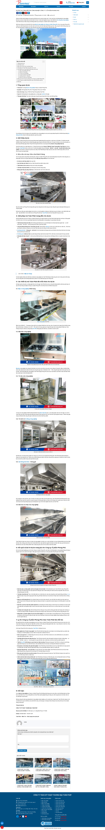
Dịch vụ (46, 6)
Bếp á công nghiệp (23, 288)
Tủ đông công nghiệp (46, 806)
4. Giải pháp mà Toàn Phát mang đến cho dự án (26, 67)
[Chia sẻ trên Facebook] (17, 13)
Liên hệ (83, 6)
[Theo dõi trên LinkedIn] (23, 817)
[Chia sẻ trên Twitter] (20, 13)
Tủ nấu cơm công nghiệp (47, 808)
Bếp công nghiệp (45, 800)
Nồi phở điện (44, 810)
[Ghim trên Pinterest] (26, 13)
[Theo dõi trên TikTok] (20, 817)
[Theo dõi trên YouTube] (26, 817)
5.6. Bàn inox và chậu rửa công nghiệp (25, 77)
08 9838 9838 (71, 3)
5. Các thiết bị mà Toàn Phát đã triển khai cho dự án (27, 69)
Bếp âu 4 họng (28, 273)
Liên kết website (59, 812)
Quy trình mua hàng (60, 808)
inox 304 (23, 642)
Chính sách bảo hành (60, 803)
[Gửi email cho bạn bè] (23, 13)
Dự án (58, 6)
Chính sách (75, 14)
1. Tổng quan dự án (21, 63)
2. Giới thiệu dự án (20, 64)
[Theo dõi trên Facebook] (17, 817)
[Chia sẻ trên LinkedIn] (28, 13)
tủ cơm (68, 594)
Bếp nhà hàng (44, 802)
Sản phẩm (33, 6)
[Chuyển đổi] (88, 15)
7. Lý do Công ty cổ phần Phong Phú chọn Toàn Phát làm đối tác (30, 80)
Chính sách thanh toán (60, 802)
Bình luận (20, 734)
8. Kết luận (19, 81)
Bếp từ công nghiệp (45, 803)
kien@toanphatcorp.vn (21, 805)
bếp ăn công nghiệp (30, 87)
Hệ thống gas (20, 233)
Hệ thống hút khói (21, 230)
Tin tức (74, 12)
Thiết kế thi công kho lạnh (78, 24)
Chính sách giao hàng (60, 805)
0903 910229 (63, 818)
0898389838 (63, 816)
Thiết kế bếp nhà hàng (46, 819)
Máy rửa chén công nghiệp (47, 809)
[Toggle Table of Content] (43, 62)
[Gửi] (61, 2)
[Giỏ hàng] (87, 2)
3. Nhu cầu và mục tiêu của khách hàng (25, 66)
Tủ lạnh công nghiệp (46, 805)
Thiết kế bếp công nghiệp (47, 818)
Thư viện (71, 6)
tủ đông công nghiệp (31, 419)
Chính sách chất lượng (60, 806)
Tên (18, 744)
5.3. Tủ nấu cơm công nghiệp (23, 73)
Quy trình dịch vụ (59, 809)
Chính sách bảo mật (60, 800)
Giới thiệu (21, 6)
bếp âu (47, 226)
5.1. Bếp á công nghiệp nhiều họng (24, 70)
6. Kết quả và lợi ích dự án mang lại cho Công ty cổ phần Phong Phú (30, 78)
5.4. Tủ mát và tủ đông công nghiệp (24, 74)
